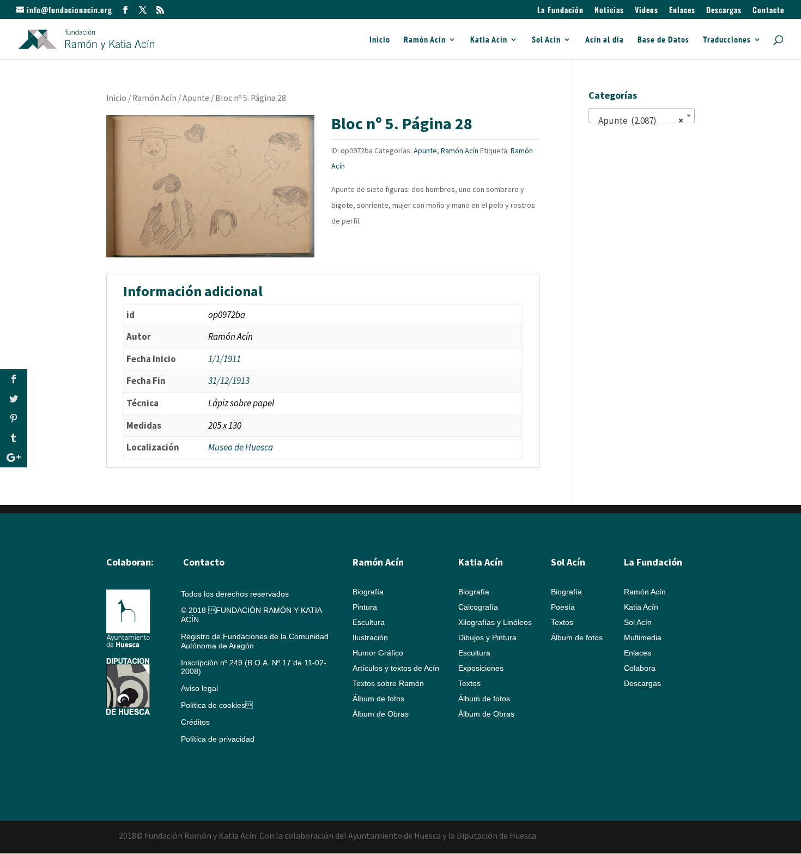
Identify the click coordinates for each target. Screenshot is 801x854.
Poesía (563, 607)
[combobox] (641, 115)
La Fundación (560, 10)
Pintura (365, 607)
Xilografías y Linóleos (495, 622)
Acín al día (604, 40)
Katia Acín (488, 40)
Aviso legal (199, 688)
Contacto (769, 10)
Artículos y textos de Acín (396, 668)
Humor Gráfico (378, 652)
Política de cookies (217, 705)
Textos (469, 683)
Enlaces (682, 10)
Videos (646, 10)
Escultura (369, 622)
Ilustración (370, 637)
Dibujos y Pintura (487, 637)
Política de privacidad (217, 739)
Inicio (379, 40)
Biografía (368, 591)
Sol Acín (546, 40)
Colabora (640, 668)
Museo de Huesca (240, 447)
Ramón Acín (425, 40)
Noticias (609, 10)
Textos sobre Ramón (388, 683)
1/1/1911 (224, 359)
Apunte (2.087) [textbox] (638, 121)
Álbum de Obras (381, 713)
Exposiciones (480, 668)
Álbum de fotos (378, 698)
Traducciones (727, 40)
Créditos (195, 722)
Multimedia (643, 637)
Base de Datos (663, 40)
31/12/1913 (229, 381)
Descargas (724, 10)
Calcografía (478, 607)
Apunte (196, 98)
